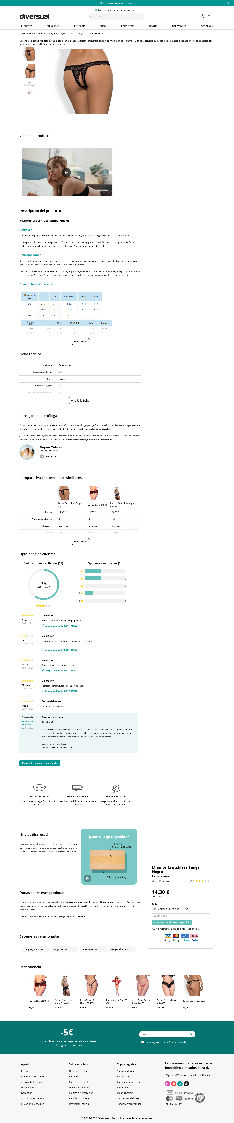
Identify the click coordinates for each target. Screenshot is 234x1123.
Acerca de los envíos (32, 1082)
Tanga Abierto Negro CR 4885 (167, 1002)
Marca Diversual (78, 1082)
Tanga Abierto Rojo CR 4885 (116, 1002)
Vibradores (123, 1076)
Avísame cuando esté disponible (171, 922)
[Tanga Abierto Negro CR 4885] (168, 986)
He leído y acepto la (166, 1042)
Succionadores (125, 1071)
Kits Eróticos (124, 1087)
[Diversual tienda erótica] (46, 15)
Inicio (23, 33)
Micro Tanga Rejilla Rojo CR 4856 (141, 1002)
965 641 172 (194, 928)
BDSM (103, 26)
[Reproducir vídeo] (66, 172)
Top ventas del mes (128, 1098)
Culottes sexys (89, 949)
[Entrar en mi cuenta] (202, 16)
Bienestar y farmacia (129, 1082)
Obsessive (67, 365)
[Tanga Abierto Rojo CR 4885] (117, 986)
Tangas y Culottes (33, 949)
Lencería (79, 26)
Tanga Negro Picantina (194, 1000)
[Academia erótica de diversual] (180, 1083)
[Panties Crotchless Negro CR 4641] (65, 986)
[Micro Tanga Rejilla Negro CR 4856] (91, 986)
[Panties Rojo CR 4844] (40, 986)
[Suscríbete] (191, 1035)
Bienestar (53, 26)
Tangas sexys (60, 949)
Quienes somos (78, 1071)
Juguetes (26, 26)
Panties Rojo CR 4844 (39, 1000)
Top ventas (179, 26)
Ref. (153, 896)
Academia (207, 26)
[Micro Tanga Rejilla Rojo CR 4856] (143, 986)
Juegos (153, 26)
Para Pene (127, 26)
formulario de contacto (53, 43)
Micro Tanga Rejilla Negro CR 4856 (89, 1002)
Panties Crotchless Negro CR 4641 (63, 1002)
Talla (155, 904)
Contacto (26, 1071)
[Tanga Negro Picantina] (194, 986)
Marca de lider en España (117, 2)
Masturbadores (126, 1093)
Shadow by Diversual (129, 1104)
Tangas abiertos (119, 949)
